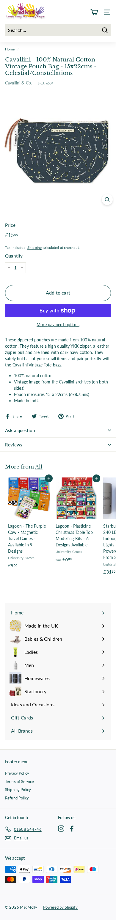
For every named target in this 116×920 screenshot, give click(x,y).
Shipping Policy (18, 789)
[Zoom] (107, 199)
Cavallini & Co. (18, 82)
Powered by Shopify (60, 907)
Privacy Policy (17, 773)
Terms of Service (19, 781)
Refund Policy (17, 798)
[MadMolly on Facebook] (72, 828)
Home (10, 49)
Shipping (34, 247)
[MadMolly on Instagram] (61, 828)
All (39, 466)
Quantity (14, 255)
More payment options (58, 324)
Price (10, 225)
